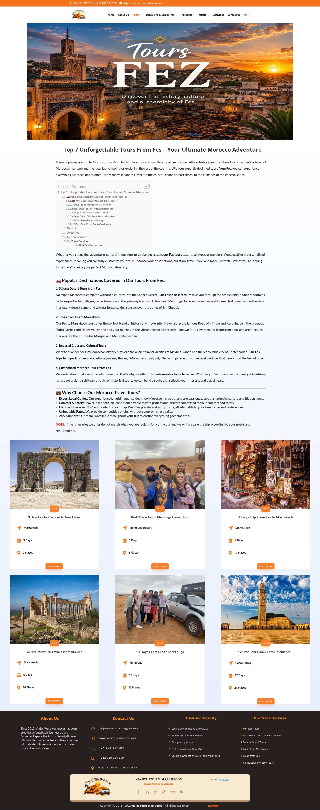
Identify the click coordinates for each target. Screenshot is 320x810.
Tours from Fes (251, 755)
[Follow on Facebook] (138, 792)
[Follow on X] (155, 792)
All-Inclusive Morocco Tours (258, 762)
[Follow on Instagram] (164, 792)
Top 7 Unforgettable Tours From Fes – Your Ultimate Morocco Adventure (104, 192)
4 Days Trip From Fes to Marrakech (90, 212)
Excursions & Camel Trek (160, 15)
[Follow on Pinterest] (181, 792)
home (111, 15)
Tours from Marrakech (255, 749)
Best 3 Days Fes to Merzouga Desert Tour (93, 208)
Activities (218, 15)
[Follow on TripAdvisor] (173, 792)
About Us (123, 15)
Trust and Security (77, 236)
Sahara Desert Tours (254, 742)
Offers (202, 15)
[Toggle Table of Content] (145, 186)
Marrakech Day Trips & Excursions (261, 735)
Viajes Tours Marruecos (93, 245)
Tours (135, 15)
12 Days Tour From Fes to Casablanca (91, 224)
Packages (187, 15)
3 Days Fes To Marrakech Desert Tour (91, 204)
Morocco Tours (251, 728)
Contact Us (234, 15)
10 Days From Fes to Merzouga (88, 220)
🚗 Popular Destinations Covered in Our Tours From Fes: (97, 196)
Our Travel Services (77, 241)
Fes (53, 508)
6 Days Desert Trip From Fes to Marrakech (94, 216)
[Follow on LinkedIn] (147, 792)
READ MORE (54, 566)
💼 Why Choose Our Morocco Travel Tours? (95, 200)
